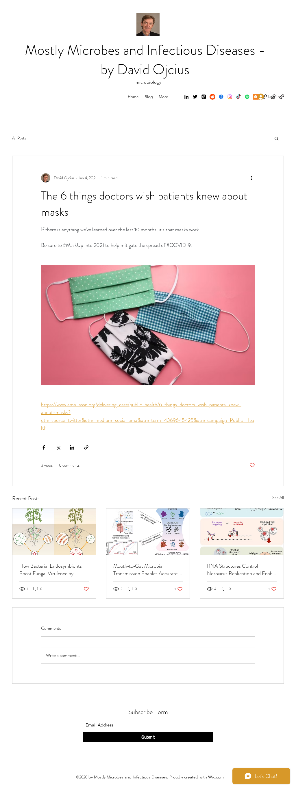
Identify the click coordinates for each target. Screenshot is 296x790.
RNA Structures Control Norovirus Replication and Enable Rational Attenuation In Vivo (241, 569)
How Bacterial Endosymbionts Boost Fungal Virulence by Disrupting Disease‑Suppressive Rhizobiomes (51, 569)
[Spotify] (247, 97)
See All (278, 497)
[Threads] (204, 97)
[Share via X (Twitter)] (58, 447)
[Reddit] (212, 97)
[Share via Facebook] (44, 447)
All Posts (19, 138)
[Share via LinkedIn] (72, 447)
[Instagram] (230, 97)
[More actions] (251, 177)
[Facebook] (221, 97)
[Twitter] (195, 97)
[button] (276, 138)
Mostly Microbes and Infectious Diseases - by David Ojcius (145, 60)
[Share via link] (86, 447)
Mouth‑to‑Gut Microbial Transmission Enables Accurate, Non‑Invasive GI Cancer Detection (146, 569)
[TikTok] (238, 97)
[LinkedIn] (186, 97)
